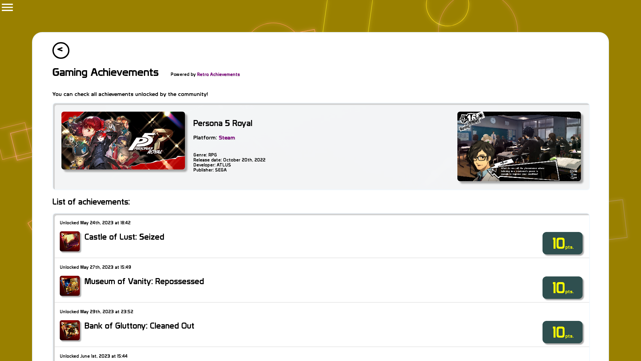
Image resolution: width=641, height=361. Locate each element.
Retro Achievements (218, 74)
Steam (227, 137)
